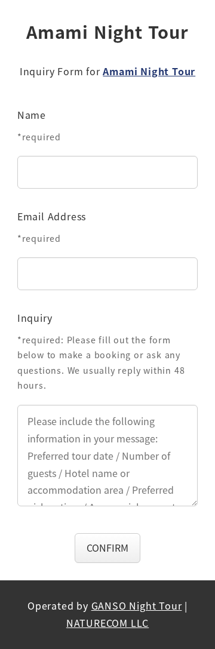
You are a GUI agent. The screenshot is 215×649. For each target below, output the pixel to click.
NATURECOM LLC (107, 623)
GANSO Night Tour (136, 605)
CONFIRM (107, 547)
